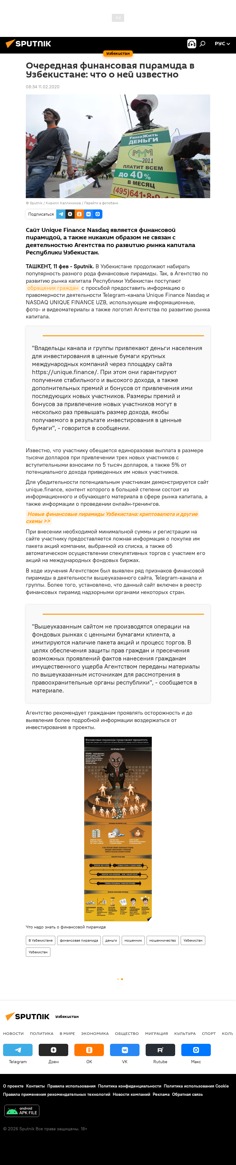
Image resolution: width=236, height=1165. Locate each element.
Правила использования (71, 1086)
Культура (185, 1033)
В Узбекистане (41, 940)
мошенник (133, 940)
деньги (111, 940)
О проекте (13, 1086)
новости (13, 1033)
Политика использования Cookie (196, 1086)
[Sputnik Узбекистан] (30, 49)
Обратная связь (187, 1094)
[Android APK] (22, 1112)
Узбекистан (193, 940)
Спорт (209, 1033)
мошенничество (162, 940)
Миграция (156, 1033)
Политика (41, 1033)
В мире (67, 1033)
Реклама (161, 1094)
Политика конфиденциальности (129, 1086)
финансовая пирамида (79, 940)
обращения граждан (52, 287)
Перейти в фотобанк (101, 203)
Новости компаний (131, 1094)
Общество (127, 1033)
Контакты (35, 1086)
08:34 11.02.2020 (43, 87)
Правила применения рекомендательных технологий (56, 1094)
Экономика (95, 1033)
